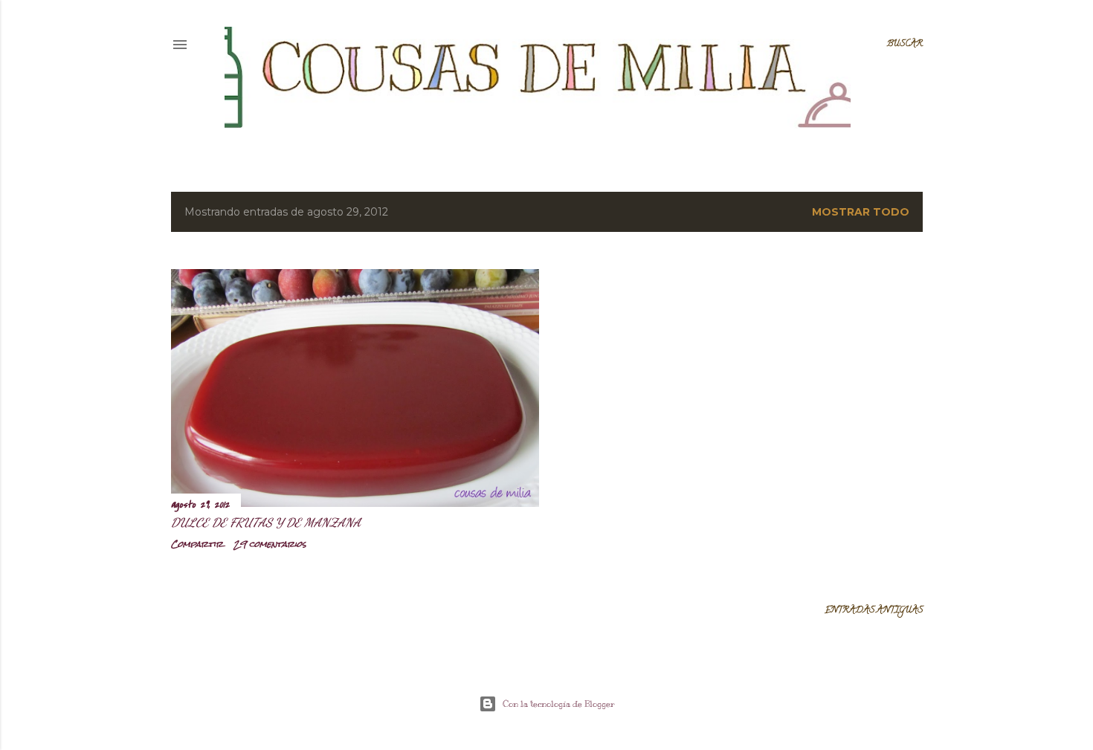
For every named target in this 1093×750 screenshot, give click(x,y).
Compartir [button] (197, 544)
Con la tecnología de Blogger (559, 704)
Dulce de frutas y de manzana (266, 522)
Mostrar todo (860, 212)
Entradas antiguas (874, 611)
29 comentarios (269, 544)
